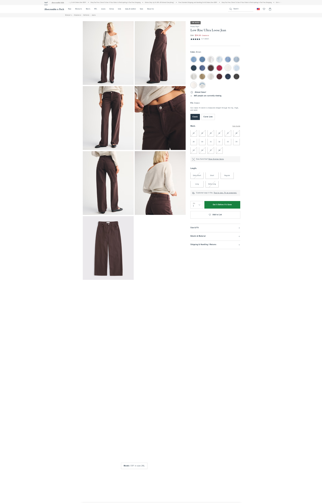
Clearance (77, 15)
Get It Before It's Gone (222, 205)
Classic (195, 117)
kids (119, 9)
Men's (88, 9)
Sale (141, 9)
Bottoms (86, 15)
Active (111, 9)
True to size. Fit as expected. (225, 193)
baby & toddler (130, 9)
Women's (78, 9)
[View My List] (264, 9)
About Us (150, 9)
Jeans (103, 9)
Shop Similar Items (216, 159)
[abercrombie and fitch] (54, 9)
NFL (95, 9)
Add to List (217, 215)
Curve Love (208, 117)
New (69, 9)
